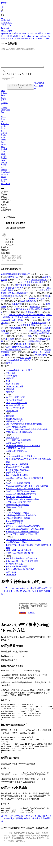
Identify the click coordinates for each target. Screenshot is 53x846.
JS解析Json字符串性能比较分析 (20, 553)
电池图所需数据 (34, 341)
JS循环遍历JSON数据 (15, 448)
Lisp (29, 38)
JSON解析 (38, 86)
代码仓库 (9, 245)
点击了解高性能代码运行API (20, 86)
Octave (4, 179)
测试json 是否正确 (41, 333)
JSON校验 (5, 184)
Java (3, 95)
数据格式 (10, 392)
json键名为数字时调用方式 (18, 470)
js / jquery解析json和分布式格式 (20, 569)
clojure (29, 36)
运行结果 (9, 239)
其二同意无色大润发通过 (31, 282)
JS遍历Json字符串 (14, 443)
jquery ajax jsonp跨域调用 (17, 464)
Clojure (4, 133)
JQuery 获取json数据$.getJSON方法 (21, 534)
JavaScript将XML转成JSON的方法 (21, 494)
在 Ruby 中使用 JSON (15, 405)
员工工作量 (16, 304)
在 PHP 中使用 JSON (15, 397)
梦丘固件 (31, 613)
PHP (21, 33)
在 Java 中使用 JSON (15, 408)
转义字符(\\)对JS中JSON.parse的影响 (22, 499)
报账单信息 (35, 306)
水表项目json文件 (39, 280)
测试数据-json (12, 277)
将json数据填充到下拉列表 (18, 518)
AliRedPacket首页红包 (11, 296)
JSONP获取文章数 (14, 523)
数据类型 (10, 378)
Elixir (3, 176)
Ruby (3, 36)
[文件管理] (26, 12)
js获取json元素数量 (14, 521)
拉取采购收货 (15, 328)
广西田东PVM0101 (14, 288)
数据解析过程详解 (14, 419)
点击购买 (22, 613)
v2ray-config (25, 357)
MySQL (4, 160)
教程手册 (9, 242)
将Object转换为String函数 (17, 505)
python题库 (27, 336)
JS (35, 88)
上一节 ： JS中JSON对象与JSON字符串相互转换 (23, 588)
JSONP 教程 (11, 376)
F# (11, 36)
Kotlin (49, 33)
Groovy (35, 36)
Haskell (19, 38)
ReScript (4, 174)
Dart (36, 33)
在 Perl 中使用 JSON (15, 400)
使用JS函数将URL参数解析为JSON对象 (24, 424)
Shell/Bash (5, 110)
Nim (25, 38)
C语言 (4, 100)
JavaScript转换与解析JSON (18, 483)
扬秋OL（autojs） (37, 298)
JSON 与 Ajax (12, 411)
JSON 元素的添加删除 (16, 427)
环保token (30, 312)
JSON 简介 (11, 373)
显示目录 (5, 366)
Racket (34, 38)
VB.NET (17, 36)
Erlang (9, 38)
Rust (31, 33)
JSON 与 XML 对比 (14, 386)
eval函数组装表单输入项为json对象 (22, 558)
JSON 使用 (11, 574)
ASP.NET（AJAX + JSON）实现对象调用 (24, 478)
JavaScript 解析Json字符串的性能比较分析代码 (26, 429)
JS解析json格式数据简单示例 (19, 432)
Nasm (40, 38)
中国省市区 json (39, 323)
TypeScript (5, 172)
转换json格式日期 (14, 507)
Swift (23, 36)
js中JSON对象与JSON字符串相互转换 (23, 488)
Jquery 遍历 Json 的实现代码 (18, 440)
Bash (3, 38)
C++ (9, 33)
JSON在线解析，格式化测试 (19, 370)
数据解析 (10, 416)
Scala (14, 38)
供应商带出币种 (27, 325)
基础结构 (10, 389)
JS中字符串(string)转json (17, 542)
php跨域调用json (13, 472)
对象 (8, 381)
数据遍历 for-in (12, 437)
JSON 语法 (11, 572)
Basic (3, 181)
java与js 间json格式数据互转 (18, 497)
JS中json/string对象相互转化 (18, 502)
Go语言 (15, 33)
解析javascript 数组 (14, 564)
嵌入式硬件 (39, 83)
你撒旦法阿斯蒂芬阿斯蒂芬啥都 (15, 274)
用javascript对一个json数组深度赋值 (22, 561)
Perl (49, 36)
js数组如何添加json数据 (16, 566)
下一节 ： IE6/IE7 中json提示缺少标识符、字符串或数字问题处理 (26, 591)
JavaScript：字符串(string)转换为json (22, 491)
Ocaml (3, 156)
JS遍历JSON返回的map (16, 451)
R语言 (41, 33)
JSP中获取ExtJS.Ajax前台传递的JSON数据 (25, 529)
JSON (3, 117)
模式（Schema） (13, 384)
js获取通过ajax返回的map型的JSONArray (24, 526)
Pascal (45, 36)
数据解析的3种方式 (15, 421)
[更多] (9, 363)
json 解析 (10, 339)
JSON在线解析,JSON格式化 (18, 347)
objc (8, 36)
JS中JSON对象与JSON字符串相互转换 (23, 540)
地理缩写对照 (41, 355)
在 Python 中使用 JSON (16, 403)
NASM (4, 165)
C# (45, 33)
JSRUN (4, 3)
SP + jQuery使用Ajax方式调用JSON (22, 456)
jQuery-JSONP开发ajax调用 (18, 467)
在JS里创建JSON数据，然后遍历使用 (23, 445)
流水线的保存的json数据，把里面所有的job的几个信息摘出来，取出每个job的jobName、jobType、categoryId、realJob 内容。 (26, 317)
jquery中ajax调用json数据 (17, 475)
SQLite (26, 33)
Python (4, 33)
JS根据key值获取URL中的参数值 (21, 515)
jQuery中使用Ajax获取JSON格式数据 (22, 531)
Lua (40, 36)
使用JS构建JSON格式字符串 (19, 550)
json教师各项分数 (28, 301)
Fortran (46, 38)
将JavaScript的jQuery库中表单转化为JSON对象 (27, 486)
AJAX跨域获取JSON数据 (17, 513)
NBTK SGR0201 (23, 285)
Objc (3, 119)
